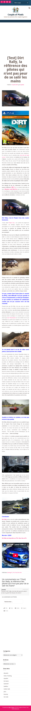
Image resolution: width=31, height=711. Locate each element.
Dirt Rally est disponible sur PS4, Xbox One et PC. (14, 538)
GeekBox (6, 686)
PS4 (14, 572)
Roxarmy (6, 694)
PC (11, 572)
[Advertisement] (15, 38)
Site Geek (6, 697)
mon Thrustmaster (11, 317)
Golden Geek (7, 689)
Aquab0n (6, 678)
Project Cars (12, 222)
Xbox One (19, 572)
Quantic (22, 84)
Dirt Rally (4, 519)
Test (16, 572)
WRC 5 (13, 187)
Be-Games (6, 681)
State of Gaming (8, 675)
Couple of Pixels (15, 14)
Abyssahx (6, 673)
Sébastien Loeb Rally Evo (10, 189)
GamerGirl (6, 683)
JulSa (5, 691)
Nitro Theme (11, 707)
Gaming (9, 572)
